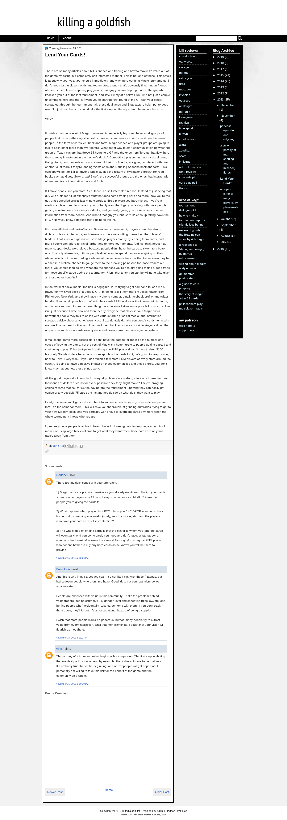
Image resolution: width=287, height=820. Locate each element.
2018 (220, 63)
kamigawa (186, 117)
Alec (59, 648)
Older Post (162, 792)
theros (183, 188)
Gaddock (62, 475)
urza (182, 83)
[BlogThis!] (71, 446)
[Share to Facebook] (81, 446)
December (228, 105)
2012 (220, 93)
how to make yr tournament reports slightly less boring (192, 220)
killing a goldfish (93, 21)
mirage (183, 72)
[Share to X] (76, 446)
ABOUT (67, 38)
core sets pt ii (188, 182)
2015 (220, 75)
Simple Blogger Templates (172, 811)
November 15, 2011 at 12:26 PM (72, 558)
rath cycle (185, 78)
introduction (187, 56)
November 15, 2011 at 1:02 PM (71, 637)
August (225, 235)
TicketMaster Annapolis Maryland (137, 814)
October (226, 219)
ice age (184, 67)
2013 (220, 87)
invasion (184, 95)
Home (50, 38)
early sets (185, 61)
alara (182, 144)
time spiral (186, 128)
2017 (220, 69)
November (228, 115)
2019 (220, 57)
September (228, 225)
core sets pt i (187, 177)
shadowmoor (187, 139)
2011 (220, 99)
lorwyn (183, 133)
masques (185, 89)
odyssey (184, 100)
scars (182, 156)
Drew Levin (63, 569)
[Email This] (67, 446)
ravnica (184, 122)
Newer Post (55, 792)
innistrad (185, 161)
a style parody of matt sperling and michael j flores (228, 159)
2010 (220, 249)
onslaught (185, 106)
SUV (164, 814)
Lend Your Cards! (65, 54)
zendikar (185, 150)
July (223, 241)
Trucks (157, 814)
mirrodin (184, 111)
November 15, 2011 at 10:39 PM (72, 684)
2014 (220, 81)
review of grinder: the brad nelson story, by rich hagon (192, 235)
